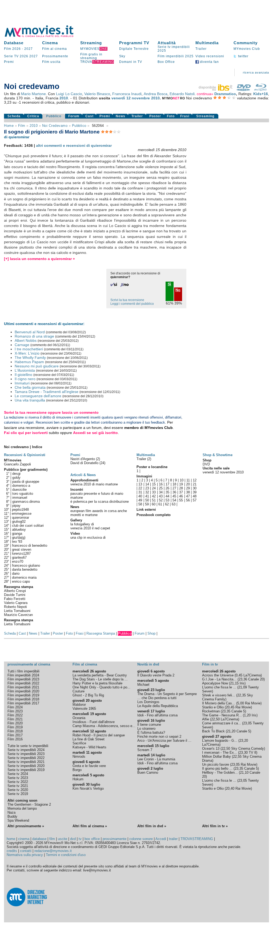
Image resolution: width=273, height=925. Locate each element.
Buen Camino (147, 772)
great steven (21, 549)
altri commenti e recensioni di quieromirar (74, 145)
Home (9, 126)
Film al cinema (54, 49)
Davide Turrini (14, 595)
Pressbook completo (153, 515)
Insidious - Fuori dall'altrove (94, 722)
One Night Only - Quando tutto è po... (101, 687)
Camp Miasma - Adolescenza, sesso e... (104, 726)
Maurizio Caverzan (18, 615)
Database (13, 42)
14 (147, 484)
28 (181, 488)
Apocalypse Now (215, 683)
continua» (205, 94)
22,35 (241, 695)
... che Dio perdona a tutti (156, 698)
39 (194, 492)
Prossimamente (55, 56)
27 (174, 488)
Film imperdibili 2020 (23, 691)
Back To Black (213, 731)
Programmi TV (134, 42)
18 (174, 484)
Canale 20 (256, 679)
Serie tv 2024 (17, 774)
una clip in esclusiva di (88, 537)
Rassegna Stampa (100, 633)
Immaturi (22, 383)
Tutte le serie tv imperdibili (27, 746)
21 (194, 484)
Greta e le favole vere (89, 766)
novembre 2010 (146, 98)
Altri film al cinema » (90, 826)
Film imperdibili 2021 (23, 687)
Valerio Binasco (97, 94)
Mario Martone (33, 94)
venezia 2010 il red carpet (90, 528)
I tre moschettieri (29, 349)
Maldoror (79, 705)
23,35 (226, 711)
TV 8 (252, 752)
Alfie (205, 719)
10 (181, 480)
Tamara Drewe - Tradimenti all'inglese (46, 392)
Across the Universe (218, 675)
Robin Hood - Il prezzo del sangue (99, 735)
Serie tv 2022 (17, 782)
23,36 (243, 679)
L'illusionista (25, 370)
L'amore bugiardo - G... (219, 741)
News (120, 116)
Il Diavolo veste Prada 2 (155, 675)
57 (194, 500)
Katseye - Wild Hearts (89, 747)
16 (161, 484)
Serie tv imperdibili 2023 (26, 754)
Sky (122, 56)
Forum (73, 116)
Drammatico (225, 94)
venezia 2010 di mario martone (94, 484)
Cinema (50, 42)
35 (167, 492)
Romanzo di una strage (34, 336)
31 (140, 492)
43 (161, 496)
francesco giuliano (26, 565)
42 (154, 496)
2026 (24, 56)
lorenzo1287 (21, 553)
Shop (151, 633)
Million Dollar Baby (216, 756)
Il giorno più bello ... (217, 768)
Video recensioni (209, 56)
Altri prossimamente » (25, 826)
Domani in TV (130, 62)
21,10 (244, 772)
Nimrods (79, 756)
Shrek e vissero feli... (218, 695)
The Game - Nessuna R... (222, 715)
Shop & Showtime (217, 455)
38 (188, 492)
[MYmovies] (44, 36)
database (39, 839)
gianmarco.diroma (26, 502)
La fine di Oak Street (89, 739)
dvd (73, 839)
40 (140, 496)
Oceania (79, 718)
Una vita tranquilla (30, 400)
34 (161, 492)
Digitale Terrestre (134, 49)
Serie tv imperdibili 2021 (26, 762)
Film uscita (51, 62)
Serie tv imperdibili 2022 (26, 758)
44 (167, 496)
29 (188, 488)
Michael (143, 685)
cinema (23, 839)
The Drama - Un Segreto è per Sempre (167, 694)
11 (188, 480)
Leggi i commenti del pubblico (132, 304)
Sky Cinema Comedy (247, 748)
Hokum (78, 779)
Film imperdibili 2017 (23, 703)
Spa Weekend (18, 820)
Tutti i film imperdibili (23, 671)
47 (188, 496)
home (11, 839)
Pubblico (53, 116)
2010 (63, 98)
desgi (16, 474)
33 (154, 492)
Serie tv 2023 (17, 778)
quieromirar (20, 518)
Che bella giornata (30, 387)
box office (92, 839)
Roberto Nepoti (15, 607)
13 (140, 484)
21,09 (242, 687)
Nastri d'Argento (83, 459)
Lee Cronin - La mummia (156, 759)
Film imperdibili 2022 (23, 683)
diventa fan (209, 62)
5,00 (240, 703)
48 (194, 496)
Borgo (77, 770)
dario (15, 573)
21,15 (234, 683)
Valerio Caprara (15, 603)
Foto (171, 116)
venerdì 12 (121, 98)
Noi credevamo (55, 126)
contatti (25, 851)
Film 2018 (15, 731)
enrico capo (21, 581)
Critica (33, 116)
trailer (173, 839)
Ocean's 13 (210, 748)
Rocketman (211, 711)
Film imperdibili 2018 (23, 699)
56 (188, 500)
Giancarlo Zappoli (17, 464)
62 (167, 504)
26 (167, 488)
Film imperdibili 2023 (23, 679)
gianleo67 (19, 557)
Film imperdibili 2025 (176, 56)
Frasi (184, 116)
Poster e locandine (151, 467)
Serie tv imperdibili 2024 (26, 750)
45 (174, 496)
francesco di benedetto (29, 545)
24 (154, 488)
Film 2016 (15, 739)
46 (181, 496)
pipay (16, 506)
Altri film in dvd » (151, 826)
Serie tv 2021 (17, 786)
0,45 (239, 675)
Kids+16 (260, 94)
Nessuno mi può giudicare (37, 366)
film (21, 126)
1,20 (247, 715)
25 (161, 488)
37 (181, 492)
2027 (28, 49)
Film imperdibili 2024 (23, 675)
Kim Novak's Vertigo (88, 788)
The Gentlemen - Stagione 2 (29, 804)
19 (181, 484)
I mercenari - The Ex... (219, 752)
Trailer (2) (143, 459)
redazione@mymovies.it (53, 851)
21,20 (231, 731)
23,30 (243, 752)
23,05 (247, 723)
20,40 (230, 788)
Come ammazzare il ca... (221, 723)
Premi (9, 62)
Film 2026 (12, 49)
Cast (89, 116)
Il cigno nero (25, 379)
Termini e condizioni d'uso (66, 855)
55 (181, 500)
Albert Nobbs (26, 340)
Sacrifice (79, 743)
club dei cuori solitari (28, 526)
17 (167, 484)
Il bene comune (149, 725)
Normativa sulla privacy (25, 855)
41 (147, 496)
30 (194, 488)
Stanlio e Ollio (213, 707)
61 (160, 504)
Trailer (201, 49)
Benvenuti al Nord (30, 332)
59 (147, 504)
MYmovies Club (247, 49)
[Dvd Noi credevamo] (243, 89)
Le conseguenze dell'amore (38, 396)
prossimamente (114, 839)
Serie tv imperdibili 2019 (26, 770)
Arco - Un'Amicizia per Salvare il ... (164, 741)
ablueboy (19, 530)
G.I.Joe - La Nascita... (219, 679)
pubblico (79, 126)
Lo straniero (146, 729)
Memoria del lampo (22, 808)
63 (173, 504)
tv (80, 839)
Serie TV (11, 56)
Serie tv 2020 (17, 790)
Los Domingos (148, 702)
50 (147, 500)
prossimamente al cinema (28, 664)
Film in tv (210, 664)
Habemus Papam (29, 362)
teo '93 (17, 541)
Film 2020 (15, 723)
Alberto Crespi (15, 591)
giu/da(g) (18, 537)
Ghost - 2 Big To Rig (88, 695)
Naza (11, 812)
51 (154, 500)
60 (153, 504)
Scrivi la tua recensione (127, 300)
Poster (155, 116)
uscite (62, 839)
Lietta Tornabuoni (17, 611)
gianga (17, 533)
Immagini (144, 476)
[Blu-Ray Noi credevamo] (260, 89)
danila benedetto (24, 569)
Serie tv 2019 (17, 794)
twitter (242, 56)
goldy (16, 478)
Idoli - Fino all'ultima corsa (157, 715)
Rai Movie (252, 703)
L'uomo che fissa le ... (219, 687)
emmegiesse (21, 514)
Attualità (167, 42)
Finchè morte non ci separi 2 (159, 737)
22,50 (215, 719)
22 (140, 488)
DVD (206, 464)
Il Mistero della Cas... (218, 703)
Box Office (166, 62)
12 (194, 480)
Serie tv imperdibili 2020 (26, 766)
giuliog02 (19, 522)
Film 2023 (15, 711)
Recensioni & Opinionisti (24, 455)
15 (154, 484)
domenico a (21, 486)
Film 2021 (15, 719)
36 (174, 492)
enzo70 (17, 561)
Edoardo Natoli (182, 94)
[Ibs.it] (216, 89)
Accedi (160, 839)
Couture (79, 691)
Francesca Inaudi (127, 94)
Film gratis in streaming (91, 56)
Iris (242, 683)
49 (140, 500)
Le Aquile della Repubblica (157, 706)
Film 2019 (15, 727)
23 (147, 488)
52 (161, 500)
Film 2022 (15, 715)
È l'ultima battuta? (151, 733)
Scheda (14, 116)
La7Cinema (252, 675)
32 (147, 492)
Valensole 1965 (84, 709)
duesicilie (19, 490)
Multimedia (207, 42)
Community (246, 42)
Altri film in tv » (215, 826)
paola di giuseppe (25, 482)
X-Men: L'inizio (27, 353)
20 (188, 484)
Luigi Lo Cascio (69, 94)
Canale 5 (238, 711)
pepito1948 (20, 510)
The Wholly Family (30, 357)
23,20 (243, 741)
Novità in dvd (148, 664)
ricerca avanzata (256, 72)
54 (174, 500)
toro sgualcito (22, 494)
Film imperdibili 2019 (23, 695)
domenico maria (24, 577)
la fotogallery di (82, 524)
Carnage (22, 345)
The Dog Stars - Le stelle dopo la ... (100, 679)
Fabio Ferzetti (14, 599)
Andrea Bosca (155, 94)
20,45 (230, 707)
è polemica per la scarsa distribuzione (99, 502)
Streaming (91, 42)
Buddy (12, 816)
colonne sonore (141, 839)
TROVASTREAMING (196, 839)
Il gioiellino (23, 374)
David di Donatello (84, 463)
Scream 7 (144, 750)
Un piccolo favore (215, 764)
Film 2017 (15, 735)
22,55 (237, 756)
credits (12, 851)
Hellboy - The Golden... (220, 772)
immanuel (19, 498)
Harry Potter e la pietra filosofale (97, 683)
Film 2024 (15, 707)
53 (167, 500)
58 (140, 504)
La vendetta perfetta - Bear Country (100, 675)
